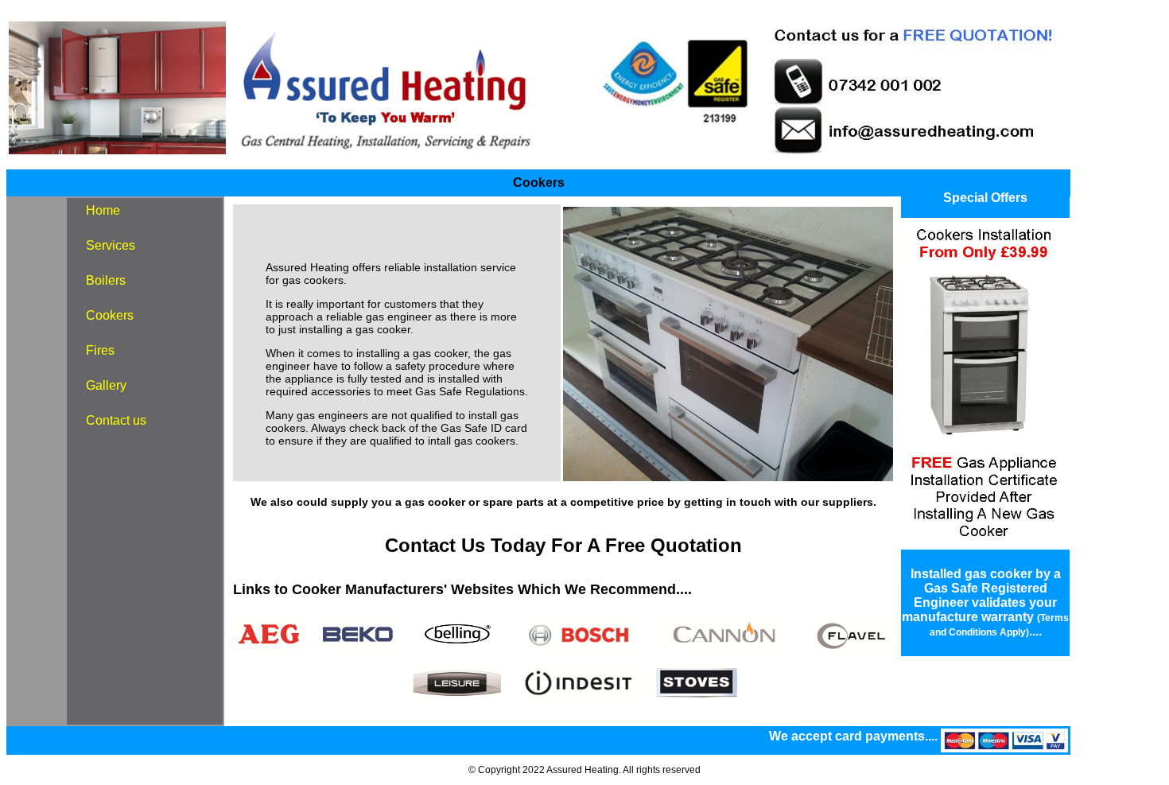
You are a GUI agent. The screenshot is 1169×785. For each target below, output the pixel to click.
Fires (100, 350)
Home (103, 210)
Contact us (116, 420)
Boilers (106, 280)
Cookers (110, 315)
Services (110, 245)
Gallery (106, 385)
